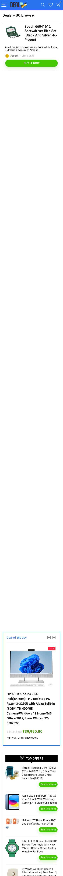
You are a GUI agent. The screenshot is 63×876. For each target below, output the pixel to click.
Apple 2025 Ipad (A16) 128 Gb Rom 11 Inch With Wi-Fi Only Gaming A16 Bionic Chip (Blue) (39, 799)
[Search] (43, 5)
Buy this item (48, 784)
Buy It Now (32, 63)
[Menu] (4, 5)
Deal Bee (14, 56)
